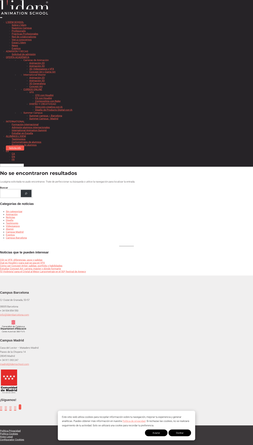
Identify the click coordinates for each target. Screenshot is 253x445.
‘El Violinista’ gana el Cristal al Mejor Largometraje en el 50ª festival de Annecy (43, 271)
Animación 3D (37, 65)
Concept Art (36, 86)
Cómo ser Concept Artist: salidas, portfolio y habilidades (31, 265)
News (15, 45)
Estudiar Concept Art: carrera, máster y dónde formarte (30, 268)
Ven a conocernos (22, 39)
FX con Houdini (43, 98)
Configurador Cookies (12, 439)
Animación (12, 214)
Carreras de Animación (36, 60)
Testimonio (12, 223)
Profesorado (19, 30)
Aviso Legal (6, 436)
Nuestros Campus (22, 27)
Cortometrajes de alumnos (26, 142)
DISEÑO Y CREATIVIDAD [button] (42, 104)
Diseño (9, 220)
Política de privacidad (133, 421)
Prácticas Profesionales (25, 33)
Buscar (4, 187)
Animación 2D (37, 63)
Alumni (9, 229)
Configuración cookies (132, 433)
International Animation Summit (29, 130)
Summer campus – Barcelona (45, 115)
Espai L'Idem (19, 42)
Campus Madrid (15, 231)
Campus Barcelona (16, 237)
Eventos (16, 48)
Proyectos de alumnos (24, 144)
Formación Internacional (25, 124)
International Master (34, 74)
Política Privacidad (10, 430)
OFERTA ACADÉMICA (17, 57)
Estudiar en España (22, 133)
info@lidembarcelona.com (14, 314)
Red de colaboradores (24, 36)
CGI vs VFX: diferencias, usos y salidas (21, 259)
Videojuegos (13, 226)
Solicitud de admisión (24, 54)
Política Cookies (9, 433)
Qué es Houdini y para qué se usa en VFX (22, 262)
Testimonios (18, 139)
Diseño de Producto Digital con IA (53, 109)
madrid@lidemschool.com (14, 364)
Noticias (10, 217)
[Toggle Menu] (1, 17)
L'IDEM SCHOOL (15, 22)
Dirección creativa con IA (49, 106)
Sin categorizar (14, 211)
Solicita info (15, 148)
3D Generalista (37, 83)
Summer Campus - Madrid (43, 118)
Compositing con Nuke (47, 101)
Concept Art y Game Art (42, 71)
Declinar (180, 433)
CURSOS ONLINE (32, 89)
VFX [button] (31, 92)
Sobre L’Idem (19, 25)
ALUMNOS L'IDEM (16, 136)
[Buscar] (26, 193)
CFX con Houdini (44, 95)
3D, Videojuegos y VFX (41, 68)
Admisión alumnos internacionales (31, 127)
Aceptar (156, 433)
